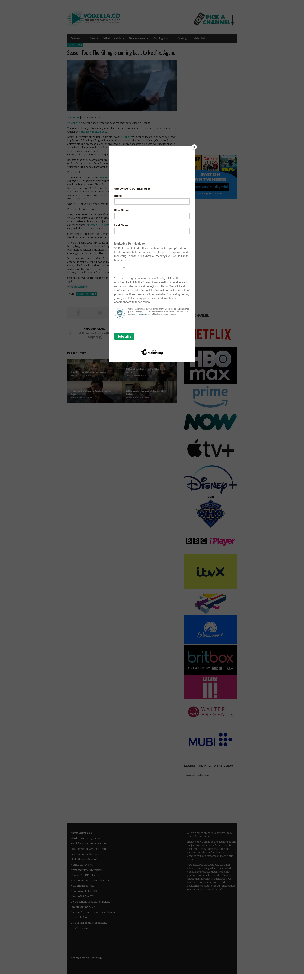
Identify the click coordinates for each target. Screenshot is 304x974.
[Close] (194, 147)
